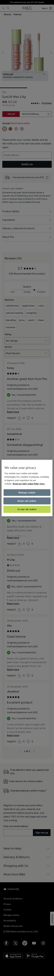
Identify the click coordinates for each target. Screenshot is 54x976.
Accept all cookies (27, 509)
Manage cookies (27, 492)
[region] (27, 488)
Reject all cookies (27, 501)
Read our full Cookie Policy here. (29, 483)
